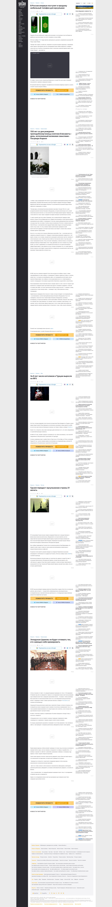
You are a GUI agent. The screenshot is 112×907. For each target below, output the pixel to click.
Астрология (81, 879)
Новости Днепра (44, 848)
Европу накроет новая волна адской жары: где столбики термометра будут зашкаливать (84, 633)
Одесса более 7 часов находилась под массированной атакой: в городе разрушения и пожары (84, 831)
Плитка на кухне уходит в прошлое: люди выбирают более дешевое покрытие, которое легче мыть (84, 720)
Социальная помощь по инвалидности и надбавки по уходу (56, 853)
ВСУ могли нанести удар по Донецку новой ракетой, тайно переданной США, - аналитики (84, 367)
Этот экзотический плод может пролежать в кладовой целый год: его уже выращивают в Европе (84, 807)
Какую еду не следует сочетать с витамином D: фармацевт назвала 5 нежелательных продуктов (84, 193)
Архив (20, 43)
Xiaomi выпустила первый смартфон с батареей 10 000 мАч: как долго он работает (84, 455)
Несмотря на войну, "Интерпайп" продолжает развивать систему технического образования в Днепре (84, 537)
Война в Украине (35, 845)
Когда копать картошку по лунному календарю (62, 884)
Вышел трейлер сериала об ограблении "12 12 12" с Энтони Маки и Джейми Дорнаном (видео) (83, 664)
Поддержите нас (84, 7)
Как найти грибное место (55, 869)
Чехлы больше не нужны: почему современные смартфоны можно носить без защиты (84, 603)
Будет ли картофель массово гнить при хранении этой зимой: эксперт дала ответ (84, 102)
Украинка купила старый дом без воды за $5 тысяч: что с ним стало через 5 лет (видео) (84, 793)
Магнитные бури (70, 856)
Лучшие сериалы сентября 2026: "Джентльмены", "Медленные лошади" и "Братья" (84, 477)
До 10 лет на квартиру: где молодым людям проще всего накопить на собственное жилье (84, 464)
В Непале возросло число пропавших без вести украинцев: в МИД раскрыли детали (84, 707)
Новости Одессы (74, 848)
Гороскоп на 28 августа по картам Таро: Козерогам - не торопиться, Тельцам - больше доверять (84, 304)
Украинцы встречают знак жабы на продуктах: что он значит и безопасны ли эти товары (84, 729)
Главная (20, 9)
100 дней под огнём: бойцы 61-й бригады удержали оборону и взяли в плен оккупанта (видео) (84, 473)
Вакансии (20, 45)
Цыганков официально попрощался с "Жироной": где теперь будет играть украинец (84, 423)
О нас (60, 904)
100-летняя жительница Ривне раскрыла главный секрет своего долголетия (83, 651)
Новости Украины (36, 848)
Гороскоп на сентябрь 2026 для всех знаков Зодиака (47, 860)
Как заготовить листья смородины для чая (40, 869)
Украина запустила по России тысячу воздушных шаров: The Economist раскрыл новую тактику (84, 756)
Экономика (21, 15)
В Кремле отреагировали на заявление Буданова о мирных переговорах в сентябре (84, 295)
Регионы (20, 19)
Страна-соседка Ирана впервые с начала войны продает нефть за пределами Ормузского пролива (84, 335)
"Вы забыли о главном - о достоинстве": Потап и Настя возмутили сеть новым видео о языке (84, 725)
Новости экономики (36, 851)
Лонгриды (21, 41)
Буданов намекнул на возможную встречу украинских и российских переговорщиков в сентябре (84, 405)
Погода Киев (55, 856)
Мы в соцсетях (78, 904)
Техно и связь (21, 23)
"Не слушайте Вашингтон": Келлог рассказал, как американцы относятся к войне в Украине (84, 231)
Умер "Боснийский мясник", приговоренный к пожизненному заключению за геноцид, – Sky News (83, 207)
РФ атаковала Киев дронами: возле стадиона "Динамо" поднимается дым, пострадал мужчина (84, 642)
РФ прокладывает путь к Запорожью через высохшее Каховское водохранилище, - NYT (84, 427)
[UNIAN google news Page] (56, 893)
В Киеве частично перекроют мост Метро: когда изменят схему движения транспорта (84, 299)
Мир (19, 16)
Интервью (21, 38)
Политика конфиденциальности (50, 904)
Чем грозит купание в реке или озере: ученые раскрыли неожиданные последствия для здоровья (83, 560)
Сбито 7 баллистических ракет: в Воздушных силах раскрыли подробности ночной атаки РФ (84, 840)
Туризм (20, 30)
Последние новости (83, 11)
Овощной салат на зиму (45, 889)
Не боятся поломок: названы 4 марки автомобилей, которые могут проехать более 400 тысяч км (83, 153)
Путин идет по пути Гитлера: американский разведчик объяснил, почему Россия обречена (83, 88)
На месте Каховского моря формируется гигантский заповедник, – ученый (83, 752)
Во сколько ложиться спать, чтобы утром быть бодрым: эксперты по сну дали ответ (84, 523)
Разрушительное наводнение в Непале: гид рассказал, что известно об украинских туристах (84, 244)
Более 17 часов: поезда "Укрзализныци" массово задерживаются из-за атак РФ (84, 556)
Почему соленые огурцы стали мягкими (57, 865)
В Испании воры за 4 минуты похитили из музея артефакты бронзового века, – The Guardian (84, 308)
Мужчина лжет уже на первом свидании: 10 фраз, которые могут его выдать (83, 339)
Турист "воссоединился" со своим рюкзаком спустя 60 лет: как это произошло (84, 117)
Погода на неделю (78, 856)
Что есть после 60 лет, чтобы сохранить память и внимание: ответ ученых (83, 515)
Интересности (21, 32)
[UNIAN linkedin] (54, 893)
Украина (20, 12)
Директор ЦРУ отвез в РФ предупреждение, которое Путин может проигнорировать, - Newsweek (84, 432)
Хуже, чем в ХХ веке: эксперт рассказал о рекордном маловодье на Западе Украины (84, 321)
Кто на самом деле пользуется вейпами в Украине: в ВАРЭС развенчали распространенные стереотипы (84, 252)
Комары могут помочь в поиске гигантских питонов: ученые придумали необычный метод (83, 129)
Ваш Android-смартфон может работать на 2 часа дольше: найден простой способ (84, 224)
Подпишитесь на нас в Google (47, 14)
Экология (20, 18)
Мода (40, 879)
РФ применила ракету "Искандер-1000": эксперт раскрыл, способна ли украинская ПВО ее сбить (83, 236)
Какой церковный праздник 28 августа (68, 874)
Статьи (20, 37)
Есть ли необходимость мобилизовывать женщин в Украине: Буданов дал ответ (83, 698)
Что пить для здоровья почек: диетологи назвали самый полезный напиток (83, 398)
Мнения (20, 40)
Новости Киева (67, 848)
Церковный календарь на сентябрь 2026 (40, 876)
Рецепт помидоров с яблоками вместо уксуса (66, 887)
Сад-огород (34, 882)
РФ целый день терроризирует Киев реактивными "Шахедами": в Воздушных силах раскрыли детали (83, 184)
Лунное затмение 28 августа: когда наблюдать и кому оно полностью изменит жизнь (84, 180)
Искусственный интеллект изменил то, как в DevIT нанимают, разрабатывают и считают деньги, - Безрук (84, 362)
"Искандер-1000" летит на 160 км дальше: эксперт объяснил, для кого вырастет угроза (84, 358)
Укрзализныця (78, 853)
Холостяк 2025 (67, 879)
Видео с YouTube (22, 35)
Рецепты (36, 879)
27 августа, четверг (81, 109)
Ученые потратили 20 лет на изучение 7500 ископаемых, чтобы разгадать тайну (83, 75)
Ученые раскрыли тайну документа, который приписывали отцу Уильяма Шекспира (84, 80)
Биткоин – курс (62, 851)
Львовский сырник (80, 887)
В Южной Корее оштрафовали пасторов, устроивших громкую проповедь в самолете (84, 532)
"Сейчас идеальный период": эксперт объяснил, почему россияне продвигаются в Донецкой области (83, 317)
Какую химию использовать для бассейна (74, 865)
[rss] (63, 893)
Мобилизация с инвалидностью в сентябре (48, 845)
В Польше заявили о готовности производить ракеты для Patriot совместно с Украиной (84, 219)
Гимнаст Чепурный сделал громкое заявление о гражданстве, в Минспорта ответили (84, 541)
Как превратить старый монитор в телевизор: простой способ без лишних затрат (84, 121)
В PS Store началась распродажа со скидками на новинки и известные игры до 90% (84, 510)
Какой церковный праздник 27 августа (52, 874)
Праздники (44, 879)
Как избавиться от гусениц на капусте (70, 882)
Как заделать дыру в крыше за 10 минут (40, 865)
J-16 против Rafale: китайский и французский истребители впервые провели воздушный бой (83, 212)
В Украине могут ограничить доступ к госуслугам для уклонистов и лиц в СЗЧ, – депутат (84, 716)
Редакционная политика (68, 904)
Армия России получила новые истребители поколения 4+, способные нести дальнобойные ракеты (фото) (83, 798)
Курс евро (51, 851)
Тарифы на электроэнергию (37, 853)
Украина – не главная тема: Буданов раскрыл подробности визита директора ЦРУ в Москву (84, 608)
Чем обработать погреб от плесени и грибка (46, 863)
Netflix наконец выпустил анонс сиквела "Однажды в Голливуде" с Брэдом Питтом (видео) (84, 802)
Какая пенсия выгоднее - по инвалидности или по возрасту (78, 851)
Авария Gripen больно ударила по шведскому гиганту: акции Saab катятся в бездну (84, 528)
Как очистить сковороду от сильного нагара (40, 867)
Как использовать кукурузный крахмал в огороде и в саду (50, 882)
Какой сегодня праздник (37, 874)
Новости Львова (60, 848)
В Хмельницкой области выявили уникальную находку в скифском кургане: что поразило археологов (84, 703)
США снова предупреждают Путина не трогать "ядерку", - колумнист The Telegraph (84, 141)
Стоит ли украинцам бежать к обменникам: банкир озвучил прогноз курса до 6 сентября (84, 660)
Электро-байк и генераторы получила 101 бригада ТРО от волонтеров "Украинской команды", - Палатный (84, 414)
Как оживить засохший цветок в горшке (62, 870)
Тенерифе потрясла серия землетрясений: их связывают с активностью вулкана (82, 468)
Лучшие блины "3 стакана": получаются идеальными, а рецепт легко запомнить (84, 436)
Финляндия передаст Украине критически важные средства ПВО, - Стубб (83, 459)
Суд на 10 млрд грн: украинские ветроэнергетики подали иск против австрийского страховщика (83, 450)
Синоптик (50, 856)
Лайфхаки (34, 863)
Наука (20, 22)
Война (20, 11)
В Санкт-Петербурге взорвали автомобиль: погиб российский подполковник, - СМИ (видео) (83, 594)
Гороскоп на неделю (82, 860)
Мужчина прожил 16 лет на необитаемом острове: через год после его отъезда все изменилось (84, 689)
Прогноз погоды (35, 857)
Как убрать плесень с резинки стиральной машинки (42, 870)
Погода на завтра (62, 856)
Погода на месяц (43, 856)
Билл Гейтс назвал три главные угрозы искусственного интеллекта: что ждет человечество (84, 734)
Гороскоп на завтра (73, 860)
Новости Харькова (52, 848)
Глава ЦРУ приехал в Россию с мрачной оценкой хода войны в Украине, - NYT (84, 133)
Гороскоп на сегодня (63, 860)
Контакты (21, 46)
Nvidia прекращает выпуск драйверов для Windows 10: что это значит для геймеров (84, 312)
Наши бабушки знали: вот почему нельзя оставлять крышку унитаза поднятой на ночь (84, 823)
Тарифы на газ (71, 853)
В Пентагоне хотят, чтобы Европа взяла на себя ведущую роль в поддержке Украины (84, 112)
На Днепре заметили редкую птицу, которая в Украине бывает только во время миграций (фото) (84, 816)
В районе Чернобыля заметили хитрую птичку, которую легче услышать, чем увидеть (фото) (84, 330)
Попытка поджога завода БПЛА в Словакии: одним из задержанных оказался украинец (84, 410)
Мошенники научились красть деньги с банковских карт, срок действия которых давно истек (84, 811)
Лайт (20, 25)
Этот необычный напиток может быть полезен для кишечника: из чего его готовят (84, 585)
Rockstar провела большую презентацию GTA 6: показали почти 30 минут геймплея (83, 30)
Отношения (57, 879)
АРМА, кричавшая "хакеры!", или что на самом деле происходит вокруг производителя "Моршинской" (84, 625)
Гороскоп (34, 860)
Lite (32, 879)
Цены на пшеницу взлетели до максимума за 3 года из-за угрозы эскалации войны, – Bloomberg (83, 771)
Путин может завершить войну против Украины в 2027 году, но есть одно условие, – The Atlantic (84, 694)
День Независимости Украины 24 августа (57, 876)
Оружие (20, 26)
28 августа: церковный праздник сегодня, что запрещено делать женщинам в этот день (84, 14)
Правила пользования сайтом (36, 904)
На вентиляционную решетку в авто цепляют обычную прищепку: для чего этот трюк (84, 442)
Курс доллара (45, 851)
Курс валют (56, 851)
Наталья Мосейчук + (62, 845)
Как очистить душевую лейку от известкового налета (61, 867)
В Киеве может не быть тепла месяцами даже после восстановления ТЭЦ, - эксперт (83, 712)
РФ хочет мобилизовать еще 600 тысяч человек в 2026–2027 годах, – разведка (84, 646)
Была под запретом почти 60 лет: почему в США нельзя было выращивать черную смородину (84, 446)
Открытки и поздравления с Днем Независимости (77, 876)
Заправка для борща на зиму (50, 887)
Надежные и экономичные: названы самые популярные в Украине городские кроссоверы (84, 637)
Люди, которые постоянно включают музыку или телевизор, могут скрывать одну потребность (84, 19)
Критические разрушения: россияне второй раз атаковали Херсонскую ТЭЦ (82, 519)
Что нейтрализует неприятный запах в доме (79, 870)
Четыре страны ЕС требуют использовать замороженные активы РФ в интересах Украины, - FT (84, 744)
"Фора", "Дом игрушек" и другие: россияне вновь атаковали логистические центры (84, 419)
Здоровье (21, 29)
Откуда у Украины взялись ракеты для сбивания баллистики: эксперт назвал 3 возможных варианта (84, 655)
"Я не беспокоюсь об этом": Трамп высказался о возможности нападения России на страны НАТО (84, 175)
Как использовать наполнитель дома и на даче (65, 863)
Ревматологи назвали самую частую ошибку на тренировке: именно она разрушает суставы (84, 767)
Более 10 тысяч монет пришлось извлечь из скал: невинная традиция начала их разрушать (84, 149)
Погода (20, 33)
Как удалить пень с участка (78, 867)
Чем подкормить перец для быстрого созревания (42, 884)
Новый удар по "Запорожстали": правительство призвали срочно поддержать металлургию (83, 621)
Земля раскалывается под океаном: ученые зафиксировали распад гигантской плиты (84, 248)
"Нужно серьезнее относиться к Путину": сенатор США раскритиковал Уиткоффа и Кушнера (83, 551)
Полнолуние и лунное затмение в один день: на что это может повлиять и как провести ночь (84, 350)
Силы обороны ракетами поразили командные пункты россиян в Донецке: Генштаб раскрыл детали (84, 599)
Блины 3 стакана (40, 887)
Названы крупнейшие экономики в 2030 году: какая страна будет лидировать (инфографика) (84, 326)
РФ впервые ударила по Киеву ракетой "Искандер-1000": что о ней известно (83, 590)
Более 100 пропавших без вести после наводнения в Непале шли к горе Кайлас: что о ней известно (83, 188)
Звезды (61, 879)
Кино (72, 879)
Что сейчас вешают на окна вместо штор (69, 869)
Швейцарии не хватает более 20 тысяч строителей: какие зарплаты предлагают (83, 502)
